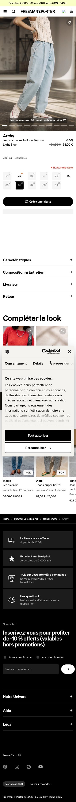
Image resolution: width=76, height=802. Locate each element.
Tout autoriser (38, 435)
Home (6, 519)
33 (44, 185)
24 (7, 176)
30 (7, 185)
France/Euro (10, 755)
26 (31, 176)
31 (19, 185)
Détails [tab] (38, 363)
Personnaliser (35, 448)
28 (56, 176)
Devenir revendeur (40, 783)
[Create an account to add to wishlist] (69, 22)
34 (56, 185)
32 (31, 185)
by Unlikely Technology (48, 796)
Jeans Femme (50, 519)
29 (68, 176)
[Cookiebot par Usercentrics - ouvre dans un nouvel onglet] (44, 351)
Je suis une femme (20, 657)
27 (44, 176)
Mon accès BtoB (14, 784)
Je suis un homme (52, 657)
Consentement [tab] (16, 363)
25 (19, 176)
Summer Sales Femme (26, 519)
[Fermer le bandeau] (69, 351)
